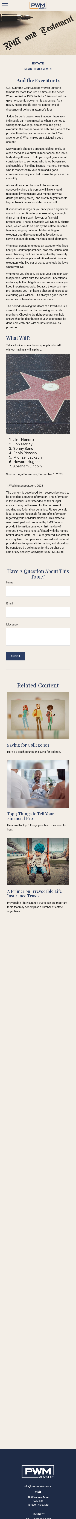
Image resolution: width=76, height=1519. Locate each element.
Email (9, 603)
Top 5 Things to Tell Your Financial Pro (30, 816)
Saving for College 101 (28, 745)
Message (12, 624)
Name (9, 582)
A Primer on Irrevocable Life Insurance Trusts (34, 893)
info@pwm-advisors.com (38, 1486)
